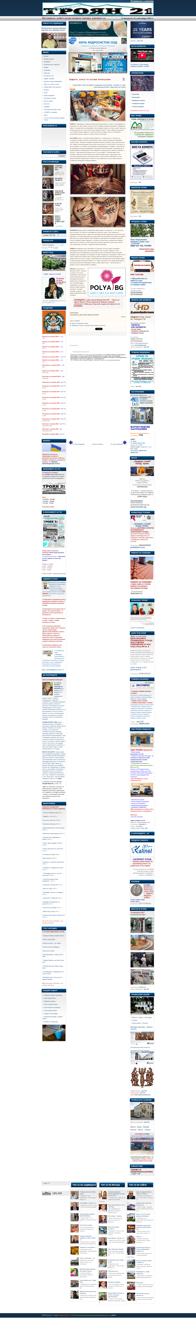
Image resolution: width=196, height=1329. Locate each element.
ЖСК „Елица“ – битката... (115, 1216)
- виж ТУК (63, 382)
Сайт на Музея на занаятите (52, 1007)
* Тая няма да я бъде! (48, 854)
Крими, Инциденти (49, 95)
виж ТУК (63, 391)
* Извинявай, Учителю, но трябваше (52, 892)
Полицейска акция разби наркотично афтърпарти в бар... (143, 1227)
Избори (46, 67)
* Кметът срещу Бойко (48, 939)
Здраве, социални (49, 78)
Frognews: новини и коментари (53, 995)
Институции (136, 97)
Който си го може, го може (51, 84)
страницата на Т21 (54, 300)
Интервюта (47, 61)
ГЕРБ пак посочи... (113, 1271)
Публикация (79, 1315)
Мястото (134, 1017)
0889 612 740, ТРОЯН (141, 246)
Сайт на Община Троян (51, 1004)
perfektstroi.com (138, 547)
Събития (134, 1020)
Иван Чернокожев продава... (116, 1249)
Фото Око (46, 104)
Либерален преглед (49, 1001)
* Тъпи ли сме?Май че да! (49, 812)
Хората (141, 1017)
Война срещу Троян (48, 911)
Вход (75, 1315)
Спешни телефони (138, 106)
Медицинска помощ (138, 100)
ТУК (47, 372)
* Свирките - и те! (47, 816)
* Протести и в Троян (48, 951)
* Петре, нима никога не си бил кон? (52, 848)
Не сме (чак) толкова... (58, 204)
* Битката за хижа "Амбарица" (50, 947)
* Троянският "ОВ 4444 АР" (50, 885)
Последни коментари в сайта (52, 109)
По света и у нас (49, 75)
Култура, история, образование (53, 81)
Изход (106, 1315)
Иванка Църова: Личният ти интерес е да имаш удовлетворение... (116, 1295)
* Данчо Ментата (47, 858)
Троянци (46, 90)
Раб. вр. (140, 1129)
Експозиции (148, 1017)
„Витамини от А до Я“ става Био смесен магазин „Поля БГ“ (89, 325)
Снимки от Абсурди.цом (51, 1021)
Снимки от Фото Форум (51, 1013)
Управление (96, 1315)
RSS (110, 1315)
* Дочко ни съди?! (47, 888)
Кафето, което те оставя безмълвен (90, 79)
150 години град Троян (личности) (140, 1047)
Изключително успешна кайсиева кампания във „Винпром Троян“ (53, 29)
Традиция (46, 106)
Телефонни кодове (138, 103)
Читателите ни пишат (50, 98)
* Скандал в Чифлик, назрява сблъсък (53, 935)
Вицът (46, 115)
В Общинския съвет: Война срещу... (58, 167)
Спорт (46, 92)
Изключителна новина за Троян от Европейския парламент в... (143, 1249)
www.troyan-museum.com (142, 1094)
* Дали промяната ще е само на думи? (53, 828)
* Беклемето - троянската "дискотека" (53, 862)
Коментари (85, 1315)
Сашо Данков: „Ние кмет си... (59, 179)
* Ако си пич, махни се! (49, 820)
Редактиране (90, 1315)
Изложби (146, 1127)
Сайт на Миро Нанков (50, 1010)
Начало (46, 56)
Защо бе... (139, 1236)
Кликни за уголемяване (137, 627)
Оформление (102, 1315)
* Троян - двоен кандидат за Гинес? (52, 843)
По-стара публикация (116, 444)
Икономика (47, 70)
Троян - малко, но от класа (52, 274)
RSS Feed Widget (54, 146)
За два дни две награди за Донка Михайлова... (60, 193)
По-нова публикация (79, 444)
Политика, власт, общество (52, 64)
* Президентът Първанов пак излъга (52, 867)
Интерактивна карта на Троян (140, 110)
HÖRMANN (142, 487)
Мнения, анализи (49, 59)
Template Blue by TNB (66, 1315)
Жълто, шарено (48, 101)
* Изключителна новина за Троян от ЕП (53, 915)
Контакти (145, 1023)
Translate (55, 248)
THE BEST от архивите (50, 112)
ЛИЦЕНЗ (113, 1315)
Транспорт (135, 94)
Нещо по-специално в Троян (80, 323)
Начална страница (97, 444)
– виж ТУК (139, 41)
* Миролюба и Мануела (49, 824)
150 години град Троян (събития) (140, 1050)
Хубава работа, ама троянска (52, 87)
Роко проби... (140, 1282)
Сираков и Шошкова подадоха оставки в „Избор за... (59, 219)
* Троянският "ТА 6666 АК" (49, 898)
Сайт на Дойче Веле (50, 998)
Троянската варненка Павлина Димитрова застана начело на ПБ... (116, 1193)
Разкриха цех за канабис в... (88, 1247)
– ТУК (139, 216)
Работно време (136, 1023)
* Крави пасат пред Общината (51, 833)
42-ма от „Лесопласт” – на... (88, 1258)
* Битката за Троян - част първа (51, 943)
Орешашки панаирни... (114, 1282)
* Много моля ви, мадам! (49, 907)
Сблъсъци (47, 73)
